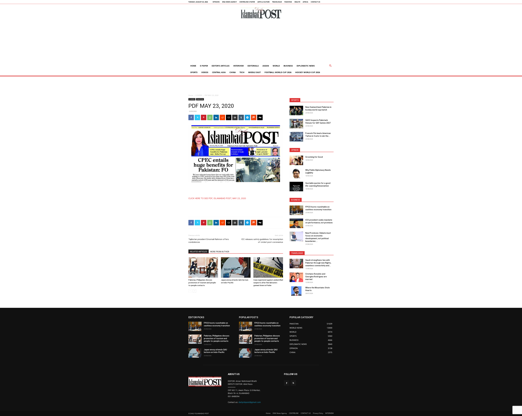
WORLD (276, 65)
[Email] (228, 117)
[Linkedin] (216, 117)
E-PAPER (204, 65)
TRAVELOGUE (277, 2)
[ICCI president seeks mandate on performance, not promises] (296, 223)
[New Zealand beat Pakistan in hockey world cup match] (296, 110)
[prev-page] (190, 291)
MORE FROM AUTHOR (219, 252)
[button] (330, 66)
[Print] (235, 117)
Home (193, 65)
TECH (242, 72)
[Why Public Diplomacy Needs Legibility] (296, 173)
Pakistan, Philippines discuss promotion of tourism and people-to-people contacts (202, 282)
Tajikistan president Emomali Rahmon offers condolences (208, 240)
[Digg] (260, 117)
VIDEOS (204, 72)
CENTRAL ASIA (219, 72)
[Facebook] (191, 117)
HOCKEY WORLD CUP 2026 (307, 72)
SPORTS (194, 72)
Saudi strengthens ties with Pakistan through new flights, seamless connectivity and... (318, 263)
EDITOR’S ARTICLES (220, 65)
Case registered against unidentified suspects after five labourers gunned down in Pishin (268, 282)
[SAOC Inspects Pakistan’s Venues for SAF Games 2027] (296, 123)
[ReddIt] (222, 117)
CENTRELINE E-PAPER (247, 2)
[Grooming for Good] (296, 160)
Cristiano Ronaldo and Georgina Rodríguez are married (316, 276)
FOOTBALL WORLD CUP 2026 (278, 72)
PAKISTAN (288, 2)
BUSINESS (288, 65)
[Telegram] (247, 117)
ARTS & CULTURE (263, 2)
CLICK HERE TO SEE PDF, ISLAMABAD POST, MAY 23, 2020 (217, 198)
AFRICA (305, 2)
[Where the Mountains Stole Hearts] (296, 291)
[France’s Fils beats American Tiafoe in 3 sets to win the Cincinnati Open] (296, 136)
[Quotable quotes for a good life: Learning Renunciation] (296, 186)
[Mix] (253, 117)
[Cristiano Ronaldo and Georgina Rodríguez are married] (296, 277)
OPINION (216, 2)
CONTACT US (315, 2)
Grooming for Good (314, 157)
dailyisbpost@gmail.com (250, 402)
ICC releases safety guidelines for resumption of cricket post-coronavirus (262, 240)
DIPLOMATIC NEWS (306, 65)
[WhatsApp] (210, 117)
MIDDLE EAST (254, 72)
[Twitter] (197, 117)
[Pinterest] (203, 117)
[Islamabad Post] (261, 13)
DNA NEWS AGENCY (229, 2)
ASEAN (265, 65)
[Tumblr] (241, 117)
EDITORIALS (253, 65)
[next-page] (194, 291)
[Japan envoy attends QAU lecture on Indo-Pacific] (236, 267)
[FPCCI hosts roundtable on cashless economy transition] (296, 210)
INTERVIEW (238, 65)
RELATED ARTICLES (198, 252)
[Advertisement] (261, 42)
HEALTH (297, 2)
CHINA (232, 72)
